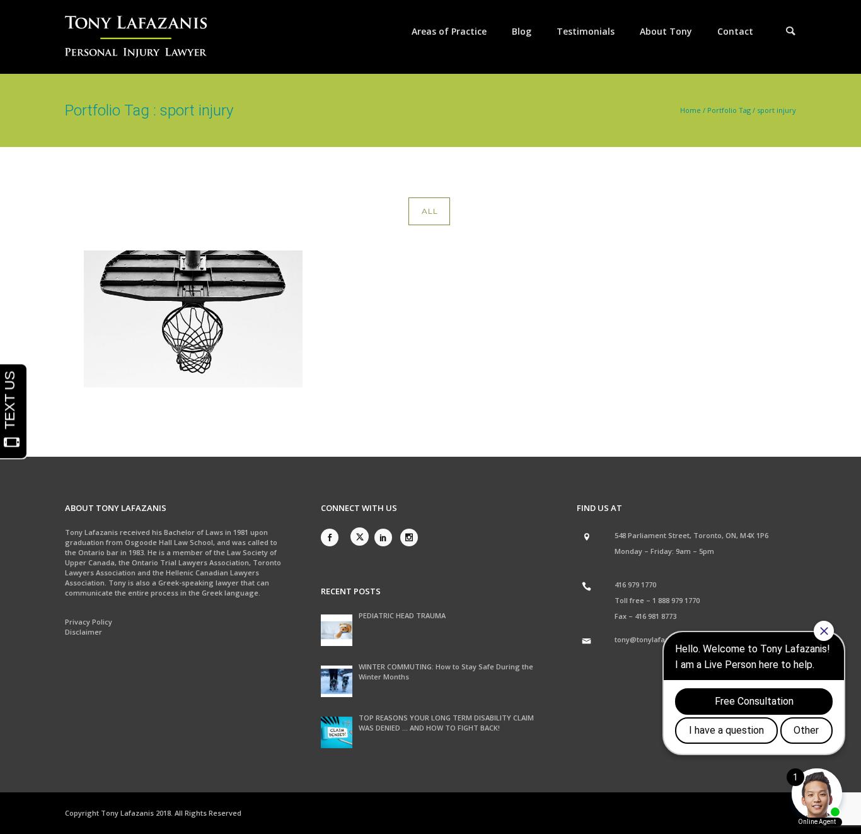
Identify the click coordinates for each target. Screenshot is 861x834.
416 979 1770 (635, 584)
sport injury (776, 110)
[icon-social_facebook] (333, 537)
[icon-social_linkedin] (386, 537)
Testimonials (586, 31)
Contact (735, 31)
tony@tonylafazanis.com (657, 639)
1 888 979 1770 (676, 600)
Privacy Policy (88, 621)
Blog (521, 31)
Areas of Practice (449, 31)
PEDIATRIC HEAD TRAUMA (402, 615)
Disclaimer (83, 632)
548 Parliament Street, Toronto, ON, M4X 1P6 (691, 535)
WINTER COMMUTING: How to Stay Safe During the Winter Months (446, 671)
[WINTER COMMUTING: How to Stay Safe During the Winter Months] (336, 681)
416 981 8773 (655, 616)
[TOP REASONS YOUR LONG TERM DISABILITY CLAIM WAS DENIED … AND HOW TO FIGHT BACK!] (336, 732)
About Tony (666, 31)
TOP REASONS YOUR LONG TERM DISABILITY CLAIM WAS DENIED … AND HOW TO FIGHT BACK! (446, 722)
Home (690, 110)
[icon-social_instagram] (409, 537)
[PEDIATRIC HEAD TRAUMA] (336, 630)
